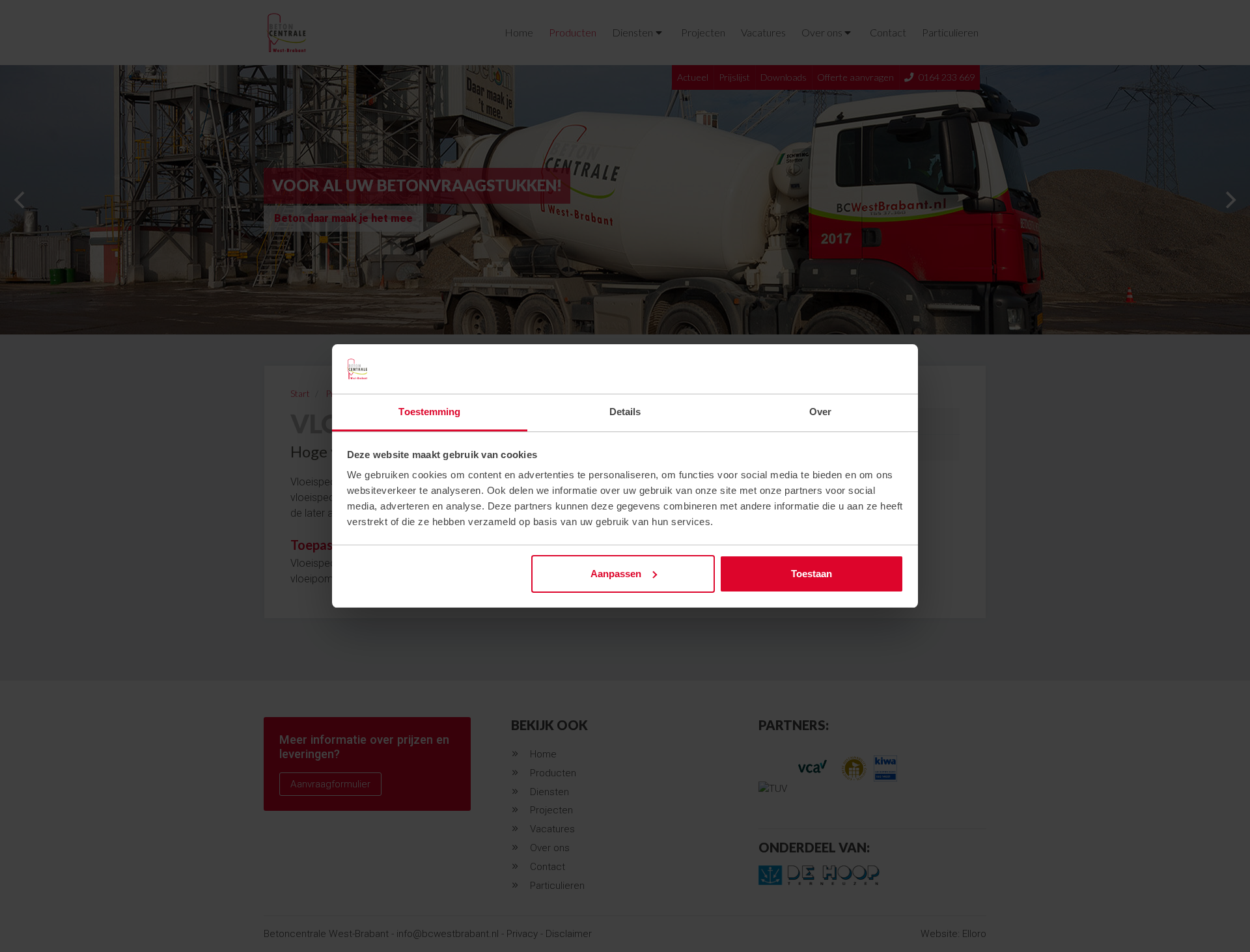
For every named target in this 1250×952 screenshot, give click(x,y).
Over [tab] (820, 411)
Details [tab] (625, 411)
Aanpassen (615, 573)
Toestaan (811, 573)
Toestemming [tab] (429, 411)
